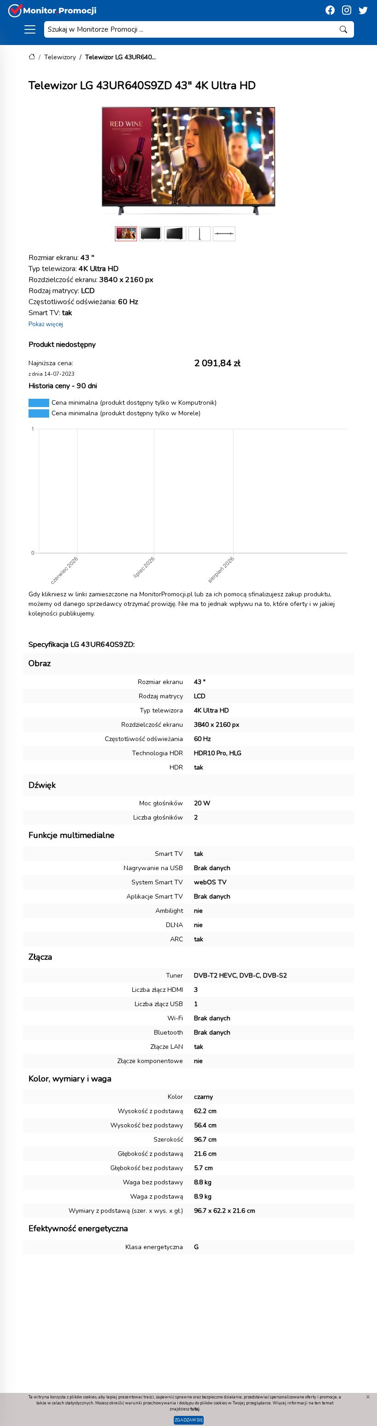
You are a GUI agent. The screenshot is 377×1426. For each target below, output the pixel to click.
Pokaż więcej (46, 324)
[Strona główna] (32, 57)
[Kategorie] (30, 29)
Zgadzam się (189, 1420)
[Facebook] (330, 10)
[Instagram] (346, 10)
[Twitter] (363, 10)
